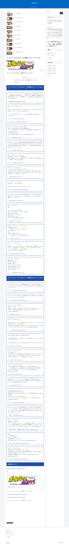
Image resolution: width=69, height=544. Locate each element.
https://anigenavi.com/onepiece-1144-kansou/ (15, 506)
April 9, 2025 (23, 101)
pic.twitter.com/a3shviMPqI (13, 311)
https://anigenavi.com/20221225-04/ (14, 515)
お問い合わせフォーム (51, 53)
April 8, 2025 (20, 150)
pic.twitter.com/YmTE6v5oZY (32, 327)
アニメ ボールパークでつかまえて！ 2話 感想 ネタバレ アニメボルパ (25, 80)
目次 (24, 76)
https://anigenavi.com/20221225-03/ (14, 512)
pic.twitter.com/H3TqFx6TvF (29, 134)
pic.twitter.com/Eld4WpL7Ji (23, 235)
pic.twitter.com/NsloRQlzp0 (13, 456)
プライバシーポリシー (51, 55)
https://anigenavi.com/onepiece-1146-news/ (15, 503)
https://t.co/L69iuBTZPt (19, 159)
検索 (48, 11)
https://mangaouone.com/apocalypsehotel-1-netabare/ (17, 494)
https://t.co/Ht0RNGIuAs (32, 369)
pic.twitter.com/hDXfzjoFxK (19, 217)
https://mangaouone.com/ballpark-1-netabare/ (16, 468)
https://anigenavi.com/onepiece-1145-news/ (15, 509)
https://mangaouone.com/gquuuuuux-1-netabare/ (16, 497)
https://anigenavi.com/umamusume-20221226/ (16, 518)
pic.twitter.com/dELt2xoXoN (19, 118)
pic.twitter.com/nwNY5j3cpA (30, 440)
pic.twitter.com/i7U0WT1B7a (13, 371)
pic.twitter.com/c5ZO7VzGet (37, 426)
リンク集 (49, 58)
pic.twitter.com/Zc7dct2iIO (13, 399)
